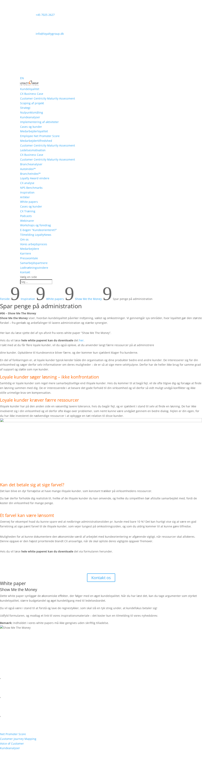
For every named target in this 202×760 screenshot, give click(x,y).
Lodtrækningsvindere (34, 268)
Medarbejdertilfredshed (36, 141)
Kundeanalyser (30, 117)
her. (81, 340)
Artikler (25, 197)
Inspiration (27, 192)
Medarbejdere (29, 249)
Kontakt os (101, 577)
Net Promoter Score (13, 734)
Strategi (25, 108)
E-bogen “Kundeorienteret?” (38, 230)
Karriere (25, 253)
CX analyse (27, 183)
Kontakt (25, 272)
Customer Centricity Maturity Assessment (47, 98)
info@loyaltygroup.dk (42, 34)
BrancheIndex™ (30, 174)
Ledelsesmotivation (33, 150)
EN (22, 78)
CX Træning (27, 211)
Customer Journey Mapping (18, 739)
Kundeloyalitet (29, 89)
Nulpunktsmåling (31, 112)
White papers (29, 202)
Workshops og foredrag (35, 225)
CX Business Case (31, 94)
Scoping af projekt (32, 103)
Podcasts (26, 216)
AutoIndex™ (28, 169)
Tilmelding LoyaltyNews (35, 235)
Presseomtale (29, 258)
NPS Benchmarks (31, 188)
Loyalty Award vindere (34, 178)
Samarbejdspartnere (34, 263)
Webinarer (27, 221)
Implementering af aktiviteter (39, 122)
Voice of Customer (12, 743)
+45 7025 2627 (37, 15)
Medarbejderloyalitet (34, 131)
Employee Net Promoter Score (40, 136)
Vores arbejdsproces (33, 244)
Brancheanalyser (31, 164)
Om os (24, 239)
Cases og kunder (31, 127)
